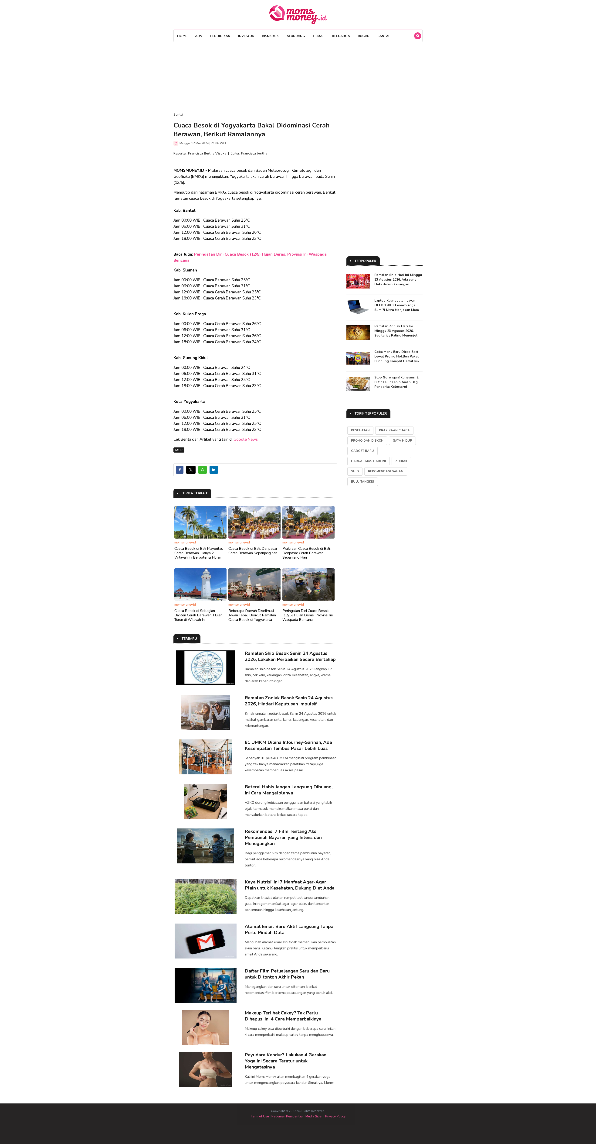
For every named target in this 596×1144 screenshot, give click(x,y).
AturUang (296, 36)
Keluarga (341, 36)
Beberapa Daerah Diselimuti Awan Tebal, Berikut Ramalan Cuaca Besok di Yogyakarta (252, 615)
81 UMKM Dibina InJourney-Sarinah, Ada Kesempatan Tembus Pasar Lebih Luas (288, 745)
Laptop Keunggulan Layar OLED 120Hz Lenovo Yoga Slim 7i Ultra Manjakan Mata (396, 305)
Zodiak (401, 461)
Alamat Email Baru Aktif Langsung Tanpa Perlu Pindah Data (289, 929)
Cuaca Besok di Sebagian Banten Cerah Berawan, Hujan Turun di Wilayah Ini (198, 615)
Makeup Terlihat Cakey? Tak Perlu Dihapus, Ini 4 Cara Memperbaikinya (283, 1016)
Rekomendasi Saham (385, 471)
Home (182, 36)
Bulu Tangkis (362, 482)
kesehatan (360, 430)
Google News (246, 439)
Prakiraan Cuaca (394, 430)
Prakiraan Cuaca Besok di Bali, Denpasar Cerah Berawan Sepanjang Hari (306, 553)
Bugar (363, 36)
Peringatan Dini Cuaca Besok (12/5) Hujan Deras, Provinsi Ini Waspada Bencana (307, 615)
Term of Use (260, 1116)
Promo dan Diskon (367, 441)
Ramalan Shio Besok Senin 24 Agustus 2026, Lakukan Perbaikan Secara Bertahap (290, 656)
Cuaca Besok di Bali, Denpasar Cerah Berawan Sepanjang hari (252, 551)
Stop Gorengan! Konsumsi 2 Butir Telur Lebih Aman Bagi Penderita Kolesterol (396, 382)
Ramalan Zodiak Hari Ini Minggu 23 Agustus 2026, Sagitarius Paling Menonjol (395, 331)
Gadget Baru (362, 451)
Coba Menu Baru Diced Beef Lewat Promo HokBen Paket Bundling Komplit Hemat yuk (397, 356)
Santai (383, 36)
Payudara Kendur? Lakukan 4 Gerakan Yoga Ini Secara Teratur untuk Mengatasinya (285, 1061)
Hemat (318, 36)
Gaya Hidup (402, 441)
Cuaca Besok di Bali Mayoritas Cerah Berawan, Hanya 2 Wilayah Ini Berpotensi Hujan (198, 553)
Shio (355, 471)
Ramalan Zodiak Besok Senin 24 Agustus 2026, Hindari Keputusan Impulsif (289, 701)
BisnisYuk (270, 36)
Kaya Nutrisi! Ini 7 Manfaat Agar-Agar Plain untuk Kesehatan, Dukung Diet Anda (290, 885)
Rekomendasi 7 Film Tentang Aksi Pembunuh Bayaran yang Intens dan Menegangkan (283, 837)
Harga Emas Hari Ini (368, 461)
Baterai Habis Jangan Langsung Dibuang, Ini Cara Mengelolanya (288, 790)
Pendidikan (220, 36)
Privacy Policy (335, 1116)
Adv (198, 36)
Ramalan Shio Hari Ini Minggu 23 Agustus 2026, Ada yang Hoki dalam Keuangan (398, 279)
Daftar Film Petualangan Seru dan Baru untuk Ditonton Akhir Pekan (287, 974)
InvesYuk (246, 36)
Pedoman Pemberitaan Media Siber (297, 1116)
